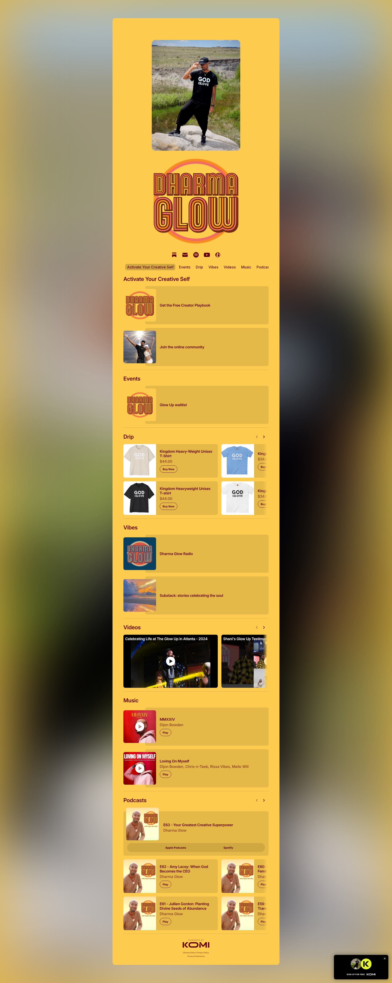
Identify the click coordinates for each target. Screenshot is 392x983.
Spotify (228, 847)
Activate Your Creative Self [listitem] (150, 267)
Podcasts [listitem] (264, 267)
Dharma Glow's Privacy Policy (196, 952)
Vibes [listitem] (213, 267)
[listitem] (174, 254)
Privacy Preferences (196, 956)
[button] (196, 943)
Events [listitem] (184, 267)
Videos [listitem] (230, 267)
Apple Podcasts (175, 847)
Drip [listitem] (199, 267)
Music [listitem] (246, 267)
